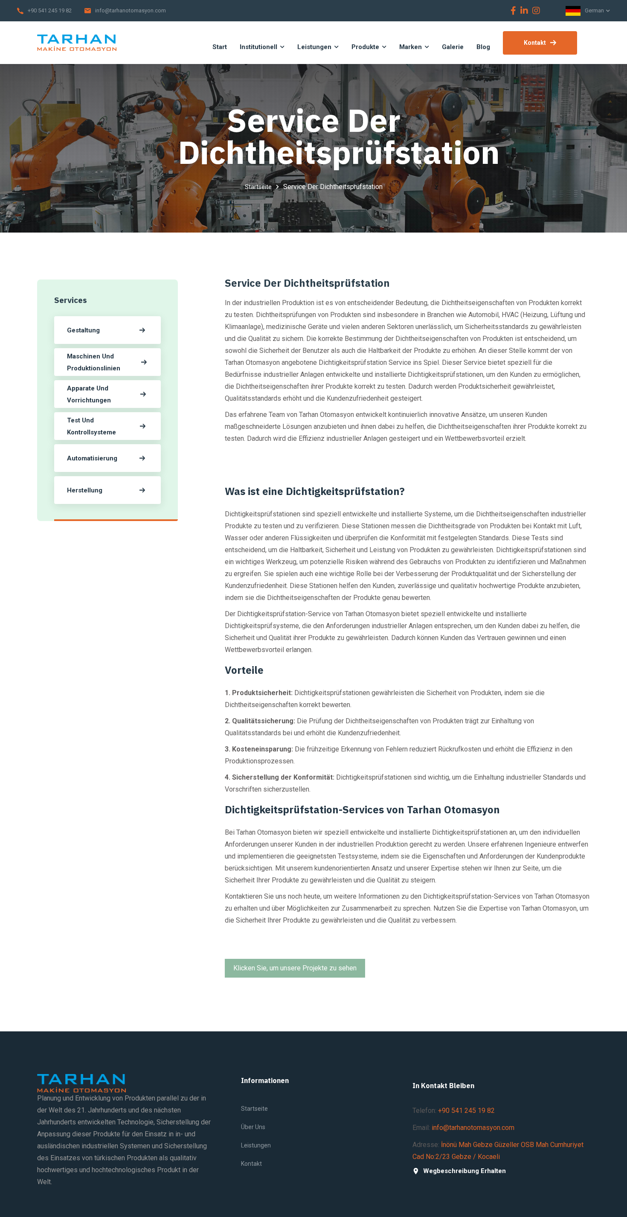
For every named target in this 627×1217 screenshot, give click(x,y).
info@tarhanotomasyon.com (130, 10)
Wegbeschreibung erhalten (464, 1171)
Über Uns (253, 1127)
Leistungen (256, 1145)
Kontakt (535, 42)
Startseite (258, 186)
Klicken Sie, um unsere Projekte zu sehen (295, 968)
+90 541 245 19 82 (50, 10)
